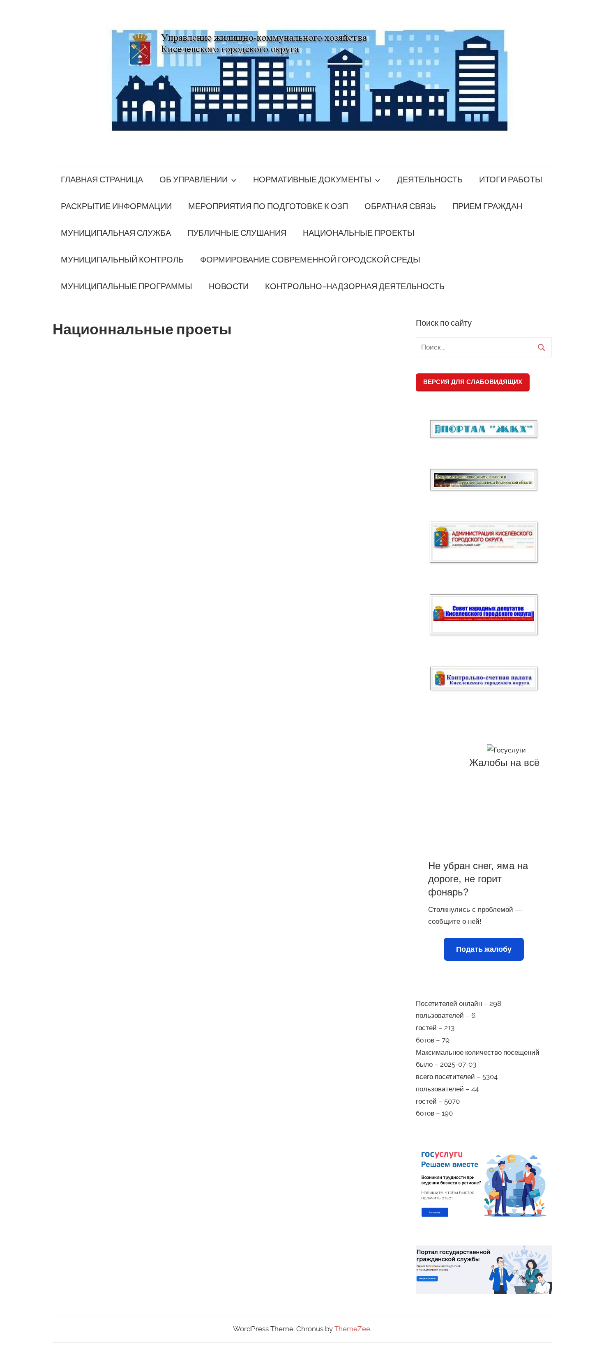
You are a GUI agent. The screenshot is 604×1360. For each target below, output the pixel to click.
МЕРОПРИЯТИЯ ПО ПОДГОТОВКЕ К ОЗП (268, 206)
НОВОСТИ (229, 286)
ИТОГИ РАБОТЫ (510, 180)
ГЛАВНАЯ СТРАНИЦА (102, 180)
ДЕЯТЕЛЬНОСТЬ (430, 180)
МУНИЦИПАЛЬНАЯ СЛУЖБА (116, 233)
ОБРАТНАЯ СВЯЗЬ (400, 206)
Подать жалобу (484, 949)
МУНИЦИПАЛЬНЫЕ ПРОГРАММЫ (126, 286)
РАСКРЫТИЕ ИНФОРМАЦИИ (116, 206)
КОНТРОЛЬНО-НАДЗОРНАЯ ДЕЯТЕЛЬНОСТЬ (355, 286)
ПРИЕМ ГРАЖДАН (487, 206)
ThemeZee (352, 1329)
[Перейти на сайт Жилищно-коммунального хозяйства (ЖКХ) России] (483, 429)
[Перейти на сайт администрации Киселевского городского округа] (483, 537)
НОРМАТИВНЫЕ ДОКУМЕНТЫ (312, 180)
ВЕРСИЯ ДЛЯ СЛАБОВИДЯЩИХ (472, 381)
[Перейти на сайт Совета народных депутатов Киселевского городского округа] (483, 613)
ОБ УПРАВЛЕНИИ (193, 180)
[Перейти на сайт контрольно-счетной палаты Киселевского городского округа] (484, 678)
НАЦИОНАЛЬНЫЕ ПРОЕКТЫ (359, 233)
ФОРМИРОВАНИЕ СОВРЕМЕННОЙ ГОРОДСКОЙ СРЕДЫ (310, 260)
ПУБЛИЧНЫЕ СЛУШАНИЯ (236, 233)
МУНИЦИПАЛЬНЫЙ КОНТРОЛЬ (122, 260)
